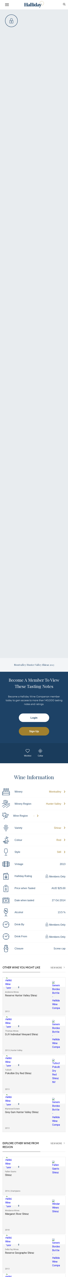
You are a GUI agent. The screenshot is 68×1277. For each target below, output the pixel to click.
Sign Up (34, 731)
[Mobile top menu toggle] (7, 5)
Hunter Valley (53, 803)
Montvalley (55, 791)
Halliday (34, 4)
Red (58, 840)
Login (34, 717)
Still (59, 852)
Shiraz (57, 828)
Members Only (57, 876)
